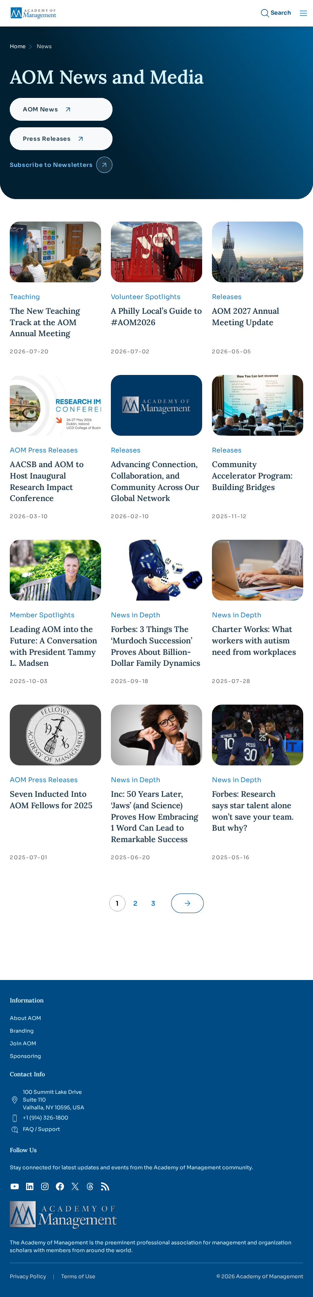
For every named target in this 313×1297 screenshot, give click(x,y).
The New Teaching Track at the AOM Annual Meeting (45, 322)
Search (281, 12)
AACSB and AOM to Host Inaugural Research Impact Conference (47, 481)
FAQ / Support (41, 1129)
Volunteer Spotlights (146, 297)
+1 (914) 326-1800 (45, 1118)
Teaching (25, 297)
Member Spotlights (42, 615)
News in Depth (135, 615)
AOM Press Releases (44, 450)
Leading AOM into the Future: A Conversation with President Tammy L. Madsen (53, 646)
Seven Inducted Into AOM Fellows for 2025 (51, 799)
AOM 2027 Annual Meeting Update (245, 316)
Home (18, 46)
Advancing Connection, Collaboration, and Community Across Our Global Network (155, 481)
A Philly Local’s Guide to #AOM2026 (156, 316)
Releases (227, 297)
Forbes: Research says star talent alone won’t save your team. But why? (253, 811)
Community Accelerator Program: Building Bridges (252, 475)
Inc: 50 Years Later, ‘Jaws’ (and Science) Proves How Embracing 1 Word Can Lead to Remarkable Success (154, 816)
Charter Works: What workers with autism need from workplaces (254, 640)
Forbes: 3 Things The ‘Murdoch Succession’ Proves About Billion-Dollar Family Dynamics (155, 646)
